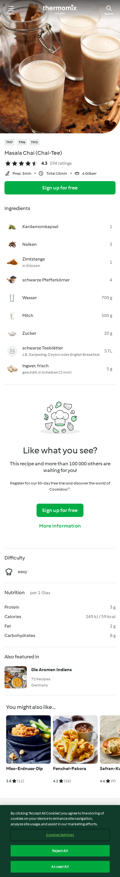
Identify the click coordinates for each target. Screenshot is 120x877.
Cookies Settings (60, 835)
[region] (60, 841)
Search (108, 14)
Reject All (60, 851)
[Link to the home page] (60, 10)
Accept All (59, 866)
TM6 (22, 142)
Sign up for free (60, 188)
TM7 (9, 142)
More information (60, 526)
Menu (11, 14)
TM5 (34, 142)
